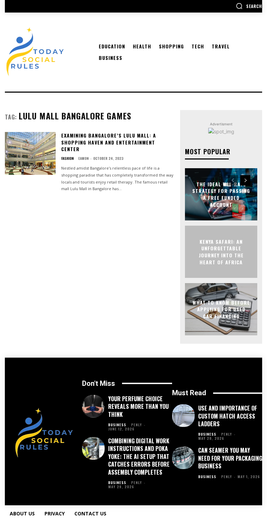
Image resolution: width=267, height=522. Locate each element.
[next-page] (245, 180)
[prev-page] (233, 180)
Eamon (83, 158)
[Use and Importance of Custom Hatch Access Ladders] (183, 415)
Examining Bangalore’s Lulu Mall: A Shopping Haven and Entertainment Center (108, 142)
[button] (249, 5)
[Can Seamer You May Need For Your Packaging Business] (183, 457)
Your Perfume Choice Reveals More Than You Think (138, 407)
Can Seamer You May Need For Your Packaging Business (230, 458)
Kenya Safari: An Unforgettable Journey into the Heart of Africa (221, 252)
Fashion (67, 158)
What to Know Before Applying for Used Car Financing (221, 308)
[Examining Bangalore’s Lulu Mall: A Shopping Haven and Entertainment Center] (30, 153)
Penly (136, 424)
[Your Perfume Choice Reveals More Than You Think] (93, 406)
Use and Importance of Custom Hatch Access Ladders (227, 416)
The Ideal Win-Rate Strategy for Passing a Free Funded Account (221, 194)
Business (117, 425)
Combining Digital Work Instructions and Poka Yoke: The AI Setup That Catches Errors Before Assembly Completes (139, 456)
